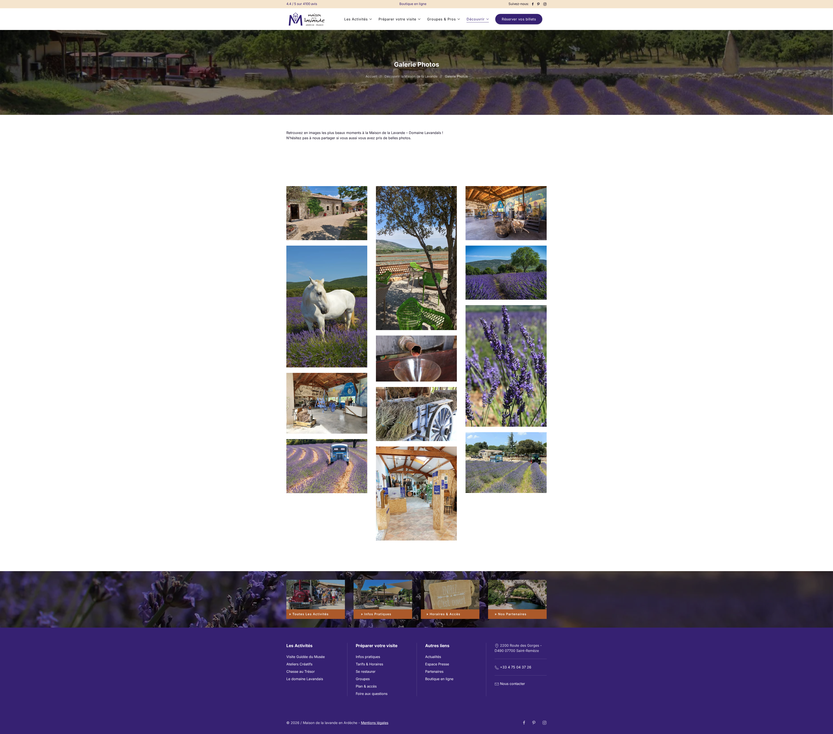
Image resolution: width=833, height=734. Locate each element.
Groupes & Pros (441, 19)
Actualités (433, 657)
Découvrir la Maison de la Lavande (411, 76)
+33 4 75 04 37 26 (515, 667)
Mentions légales (374, 723)
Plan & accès (366, 686)
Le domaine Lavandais (304, 679)
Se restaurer (366, 671)
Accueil (371, 76)
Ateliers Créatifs (299, 664)
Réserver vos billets (519, 19)
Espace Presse (437, 664)
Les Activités (356, 19)
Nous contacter (512, 683)
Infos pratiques (368, 657)
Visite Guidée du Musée (305, 657)
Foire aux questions (371, 693)
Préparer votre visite (397, 19)
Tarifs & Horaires (369, 664)
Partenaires (434, 671)
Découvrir (476, 19)
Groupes (363, 679)
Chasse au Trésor (300, 671)
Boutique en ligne (412, 4)
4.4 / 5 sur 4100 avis (301, 4)
